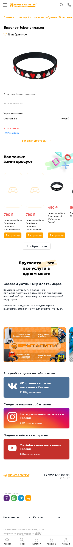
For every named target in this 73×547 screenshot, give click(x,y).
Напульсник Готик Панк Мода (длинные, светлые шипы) (13, 225)
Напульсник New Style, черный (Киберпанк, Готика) (56, 217)
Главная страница (15, 17)
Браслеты (65, 17)
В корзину (12, 235)
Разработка (10, 533)
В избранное (17, 34)
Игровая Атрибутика (43, 17)
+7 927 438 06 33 (56, 475)
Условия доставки (34, 140)
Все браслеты (36, 246)
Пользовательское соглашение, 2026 (24, 529)
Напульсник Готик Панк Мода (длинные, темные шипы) (35, 225)
